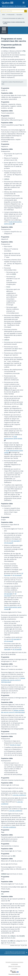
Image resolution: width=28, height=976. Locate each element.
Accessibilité (14, 968)
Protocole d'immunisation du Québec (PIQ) (13, 18)
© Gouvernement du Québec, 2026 (14, 974)
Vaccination (19, 14)
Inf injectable (15, 541)
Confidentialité (14, 964)
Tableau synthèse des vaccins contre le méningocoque (13, 680)
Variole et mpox (15, 745)
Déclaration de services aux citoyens (14, 962)
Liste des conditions (19, 795)
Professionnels (11, 14)
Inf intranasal (8, 543)
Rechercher (25, 11)
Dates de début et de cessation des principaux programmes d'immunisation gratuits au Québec (15, 952)
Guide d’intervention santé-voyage (13, 223)
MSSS (3, 14)
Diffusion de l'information (14, 966)
